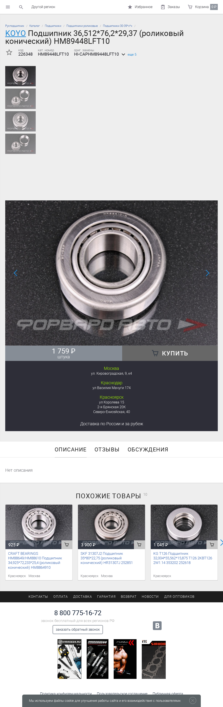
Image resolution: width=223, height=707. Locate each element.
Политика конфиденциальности (66, 694)
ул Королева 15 (111, 402)
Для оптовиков (179, 597)
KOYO (15, 33)
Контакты (38, 597)
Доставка (111, 423)
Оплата (60, 597)
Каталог (34, 25)
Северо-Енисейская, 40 (111, 412)
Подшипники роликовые (82, 25)
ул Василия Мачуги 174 (112, 388)
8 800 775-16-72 (77, 613)
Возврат (129, 597)
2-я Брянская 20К (111, 407)
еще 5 (132, 54)
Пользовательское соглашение (122, 694)
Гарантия (106, 597)
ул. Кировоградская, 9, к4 (111, 373)
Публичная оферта (168, 694)
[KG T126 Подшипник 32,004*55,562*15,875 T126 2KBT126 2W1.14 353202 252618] (184, 527)
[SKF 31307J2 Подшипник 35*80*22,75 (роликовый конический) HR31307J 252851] (111, 527)
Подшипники (53, 25)
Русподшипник (14, 25)
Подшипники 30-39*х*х (117, 25)
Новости (150, 597)
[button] (109, 339)
